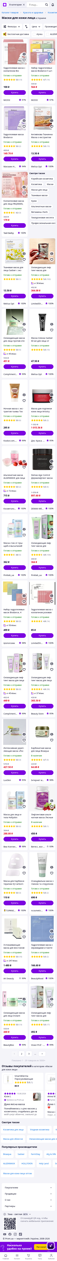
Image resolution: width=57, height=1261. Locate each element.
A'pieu (40, 34)
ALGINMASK (9, 1163)
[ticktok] (20, 1234)
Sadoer (21, 1154)
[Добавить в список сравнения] (24, 54)
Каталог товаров (10, 12)
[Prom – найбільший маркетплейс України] (4, 4)
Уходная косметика (39, 1129)
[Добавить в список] (24, 60)
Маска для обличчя (13, 1139)
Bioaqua (7, 1154)
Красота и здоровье (33, 12)
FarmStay (35, 1154)
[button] (15, 92)
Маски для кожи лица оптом (17, 1173)
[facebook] (10, 1234)
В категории (15, 4)
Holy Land (44, 1163)
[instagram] (15, 1234)
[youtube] (4, 1234)
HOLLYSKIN (27, 1163)
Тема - (15, 1214)
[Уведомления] (52, 4)
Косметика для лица (13, 1129)
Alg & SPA (51, 1154)
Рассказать (42, 1247)
